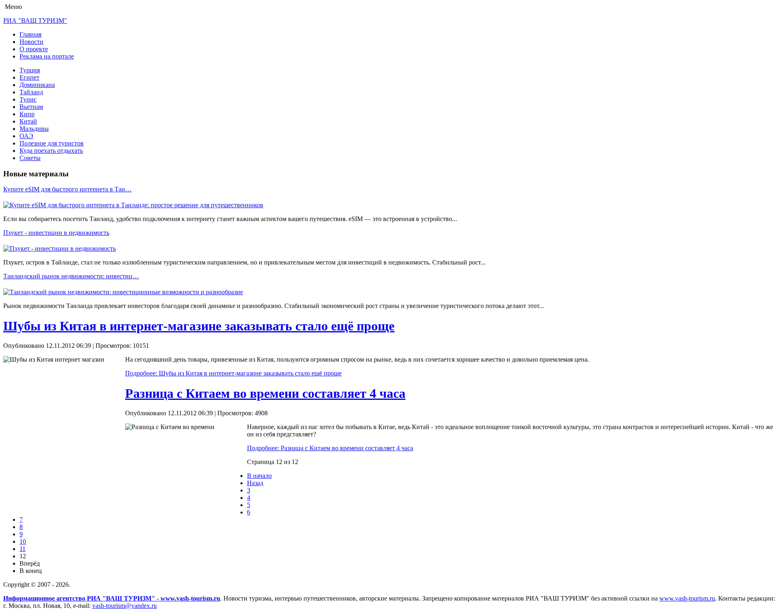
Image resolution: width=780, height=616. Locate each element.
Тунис (28, 99)
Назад (255, 482)
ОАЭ (26, 135)
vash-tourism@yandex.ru (124, 605)
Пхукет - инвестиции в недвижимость (56, 232)
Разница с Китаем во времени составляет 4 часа (265, 393)
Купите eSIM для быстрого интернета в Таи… (67, 189)
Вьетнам (31, 106)
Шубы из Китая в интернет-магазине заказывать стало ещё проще (198, 326)
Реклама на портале (47, 56)
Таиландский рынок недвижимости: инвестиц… (71, 276)
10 (23, 541)
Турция (30, 70)
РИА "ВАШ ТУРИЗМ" (35, 20)
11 (23, 548)
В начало (259, 475)
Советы (30, 157)
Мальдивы (34, 128)
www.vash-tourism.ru (687, 598)
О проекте (34, 49)
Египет (29, 77)
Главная (30, 34)
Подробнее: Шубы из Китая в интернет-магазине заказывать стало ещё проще (233, 373)
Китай (28, 121)
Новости (31, 41)
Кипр (27, 114)
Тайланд (31, 92)
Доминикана (37, 84)
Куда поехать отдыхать (51, 150)
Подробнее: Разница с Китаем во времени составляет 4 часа (330, 448)
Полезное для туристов (52, 143)
